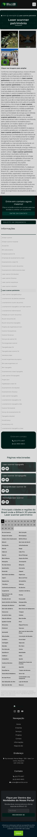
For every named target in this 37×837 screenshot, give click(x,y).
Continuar (18, 833)
